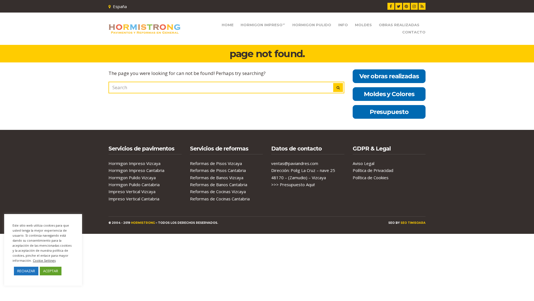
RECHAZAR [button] (26, 270)
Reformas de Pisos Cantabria (218, 170)
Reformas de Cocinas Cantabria (220, 199)
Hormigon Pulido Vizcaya (132, 177)
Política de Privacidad (373, 170)
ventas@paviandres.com (294, 163)
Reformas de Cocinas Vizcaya (218, 191)
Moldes (363, 25)
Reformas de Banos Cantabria (218, 184)
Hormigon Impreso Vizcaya (134, 163)
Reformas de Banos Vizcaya (216, 177)
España (120, 6)
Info (343, 25)
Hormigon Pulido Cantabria (134, 184)
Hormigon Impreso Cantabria (136, 170)
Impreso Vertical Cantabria (133, 199)
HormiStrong (143, 223)
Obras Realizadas (399, 25)
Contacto (414, 32)
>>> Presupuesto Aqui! (293, 184)
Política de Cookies (371, 177)
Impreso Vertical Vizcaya (131, 191)
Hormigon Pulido (311, 25)
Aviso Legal (363, 163)
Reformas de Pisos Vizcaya (216, 163)
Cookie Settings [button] (44, 260)
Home (228, 25)
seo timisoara (413, 223)
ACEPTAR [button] (50, 270)
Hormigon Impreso (262, 25)
